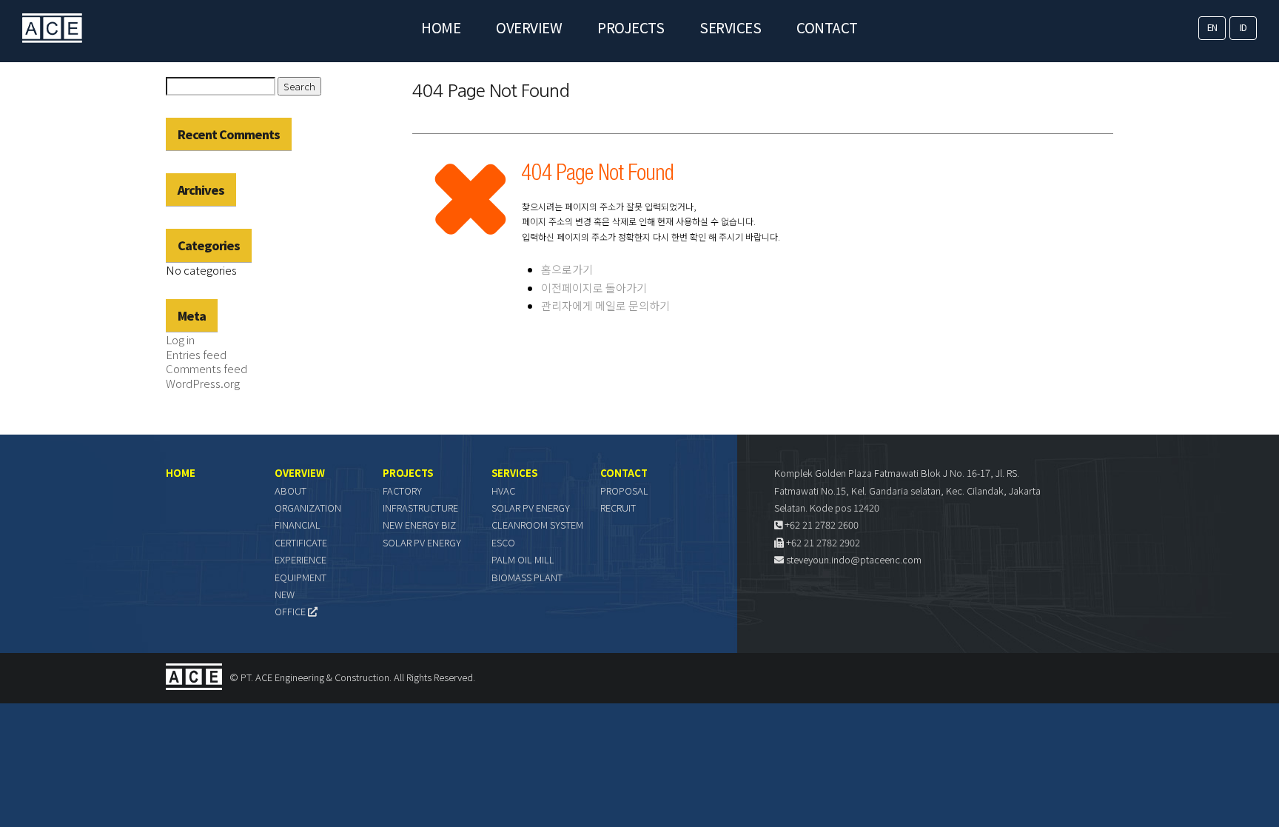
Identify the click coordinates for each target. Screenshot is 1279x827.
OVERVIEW (529, 27)
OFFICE (291, 611)
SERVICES (730, 27)
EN (1212, 27)
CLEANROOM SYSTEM (537, 525)
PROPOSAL (624, 490)
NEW (285, 594)
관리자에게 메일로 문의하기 (605, 305)
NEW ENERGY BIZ (419, 525)
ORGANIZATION (308, 507)
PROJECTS (630, 27)
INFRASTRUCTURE (420, 507)
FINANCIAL (297, 525)
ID (1243, 27)
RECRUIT (618, 507)
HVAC (503, 490)
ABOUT (290, 490)
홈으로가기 (567, 269)
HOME (440, 27)
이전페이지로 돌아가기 (594, 287)
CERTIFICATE (301, 542)
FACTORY (402, 490)
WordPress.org (203, 383)
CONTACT (827, 27)
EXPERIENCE (300, 559)
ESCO (503, 542)
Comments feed (206, 368)
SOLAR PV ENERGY (422, 542)
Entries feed (196, 354)
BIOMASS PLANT (527, 577)
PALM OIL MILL (522, 559)
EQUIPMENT (300, 577)
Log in (180, 339)
